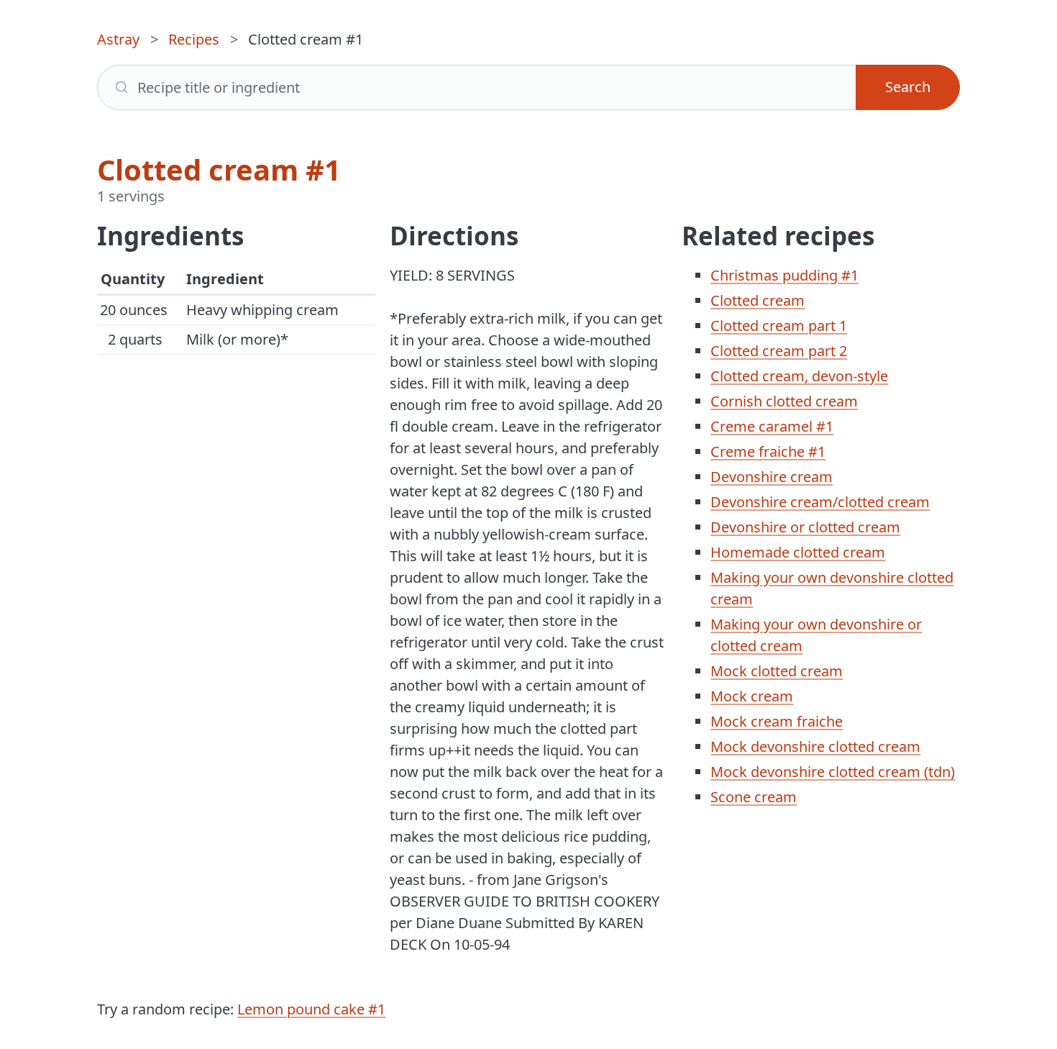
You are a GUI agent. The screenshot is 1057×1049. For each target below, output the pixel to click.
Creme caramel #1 (771, 426)
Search (907, 86)
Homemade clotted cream (797, 552)
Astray (118, 39)
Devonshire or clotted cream (805, 527)
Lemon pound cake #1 (311, 1009)
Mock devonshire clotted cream (815, 746)
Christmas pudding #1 (784, 275)
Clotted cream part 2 (778, 350)
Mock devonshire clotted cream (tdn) (832, 771)
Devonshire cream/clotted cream (820, 502)
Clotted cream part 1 (778, 325)
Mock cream (751, 696)
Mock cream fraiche (776, 721)
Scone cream (753, 797)
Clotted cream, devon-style (799, 376)
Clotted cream (757, 300)
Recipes (193, 39)
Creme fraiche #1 (767, 451)
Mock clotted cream (776, 671)
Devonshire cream (771, 476)
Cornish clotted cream (784, 401)
